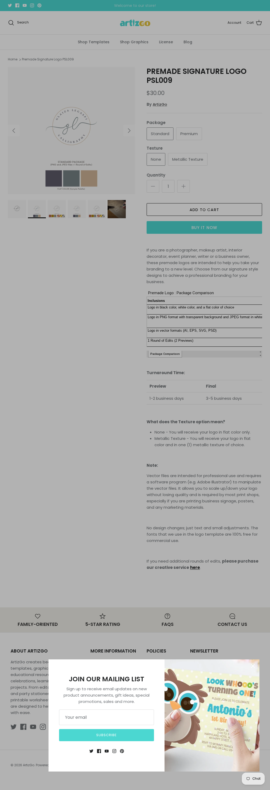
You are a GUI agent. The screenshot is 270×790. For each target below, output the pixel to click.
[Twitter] (91, 751)
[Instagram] (114, 751)
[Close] (253, 666)
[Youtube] (107, 751)
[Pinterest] (122, 751)
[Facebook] (99, 751)
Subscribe (106, 734)
